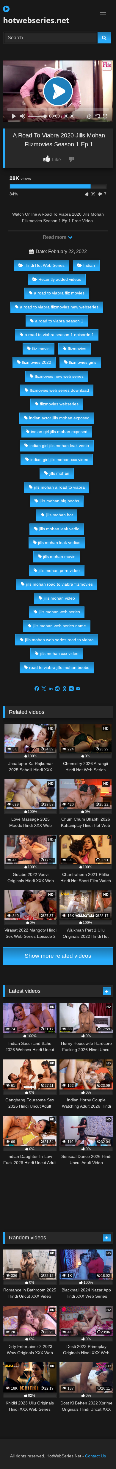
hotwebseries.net (36, 20)
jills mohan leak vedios (59, 542)
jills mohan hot (59, 514)
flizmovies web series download (59, 390)
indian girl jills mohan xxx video (59, 459)
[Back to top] (97, 1451)
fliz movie (41, 348)
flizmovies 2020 (36, 362)
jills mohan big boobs (59, 500)
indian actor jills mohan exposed (59, 418)
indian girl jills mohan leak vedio (59, 445)
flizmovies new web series (59, 376)
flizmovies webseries (59, 404)
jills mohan (59, 473)
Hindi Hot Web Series (44, 265)
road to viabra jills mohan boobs (59, 667)
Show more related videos (58, 956)
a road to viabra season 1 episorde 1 (59, 334)
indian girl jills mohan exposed (59, 431)
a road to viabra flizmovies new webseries (59, 307)
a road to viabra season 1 (59, 321)
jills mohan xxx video (59, 653)
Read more (55, 237)
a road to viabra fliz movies (59, 293)
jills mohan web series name (59, 625)
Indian (89, 265)
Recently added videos (59, 279)
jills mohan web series (59, 611)
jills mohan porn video (59, 570)
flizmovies (77, 348)
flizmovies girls (82, 362)
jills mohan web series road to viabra (59, 639)
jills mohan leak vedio (59, 528)
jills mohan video (59, 598)
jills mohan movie (59, 556)
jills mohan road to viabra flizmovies (59, 584)
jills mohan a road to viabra (59, 487)
